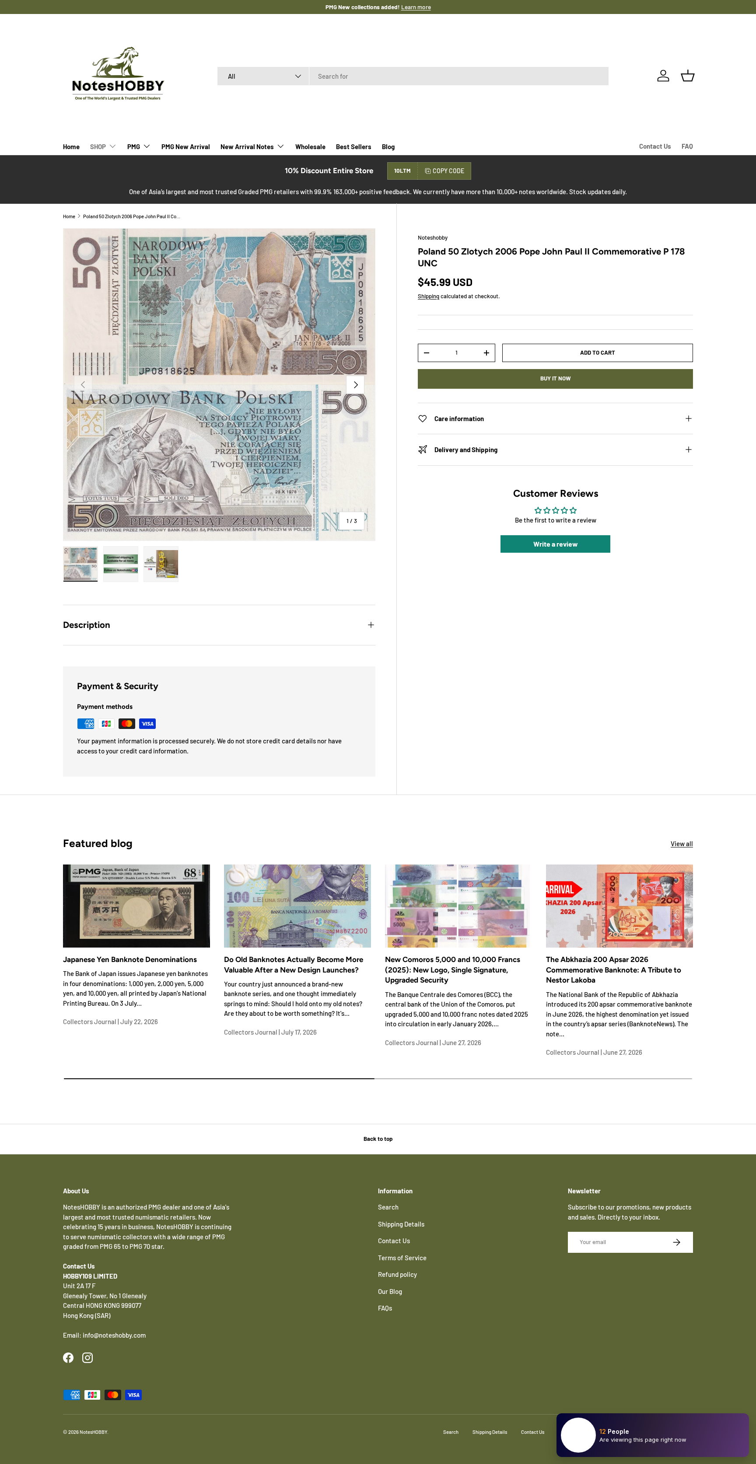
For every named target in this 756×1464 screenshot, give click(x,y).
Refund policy (397, 1274)
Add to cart (597, 352)
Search (388, 1207)
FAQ (687, 146)
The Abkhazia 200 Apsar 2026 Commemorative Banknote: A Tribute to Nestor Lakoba (613, 970)
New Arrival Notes (247, 146)
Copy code (448, 170)
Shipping (428, 296)
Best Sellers (353, 146)
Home (71, 146)
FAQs (385, 1308)
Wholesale (310, 146)
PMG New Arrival (185, 146)
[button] (687, 75)
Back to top (378, 1138)
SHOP (98, 146)
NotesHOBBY (93, 1432)
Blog (388, 146)
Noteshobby (433, 237)
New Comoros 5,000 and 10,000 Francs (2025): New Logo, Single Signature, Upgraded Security (452, 970)
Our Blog (390, 1291)
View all (682, 843)
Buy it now (555, 378)
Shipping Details (401, 1224)
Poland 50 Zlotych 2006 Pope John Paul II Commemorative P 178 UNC (132, 216)
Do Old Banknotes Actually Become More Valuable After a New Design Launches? (293, 964)
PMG (133, 146)
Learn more (407, 6)
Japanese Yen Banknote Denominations (130, 959)
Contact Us (655, 146)
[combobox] (413, 76)
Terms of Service (402, 1258)
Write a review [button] (555, 544)
